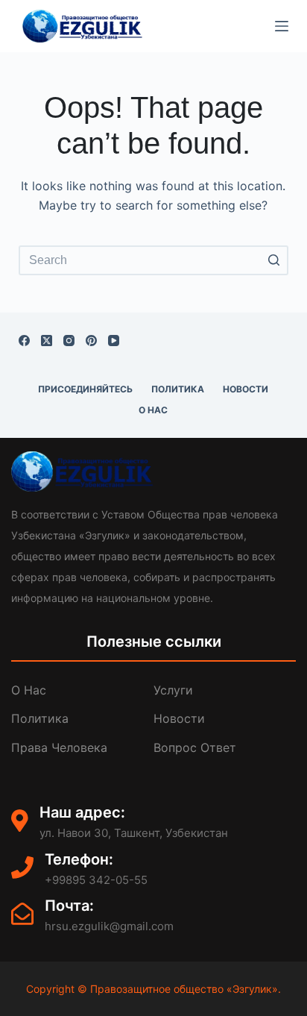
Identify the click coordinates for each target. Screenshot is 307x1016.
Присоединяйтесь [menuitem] (85, 389)
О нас (28, 690)
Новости (179, 718)
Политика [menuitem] (177, 389)
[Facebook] (24, 340)
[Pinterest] (91, 340)
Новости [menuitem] (245, 389)
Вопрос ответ (195, 747)
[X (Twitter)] (46, 340)
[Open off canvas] (281, 26)
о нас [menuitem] (153, 410)
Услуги (173, 690)
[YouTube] (113, 340)
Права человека (59, 747)
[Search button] (273, 260)
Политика (40, 718)
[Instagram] (69, 340)
